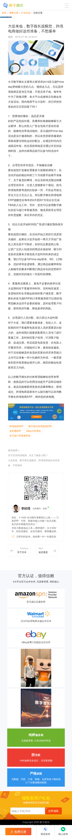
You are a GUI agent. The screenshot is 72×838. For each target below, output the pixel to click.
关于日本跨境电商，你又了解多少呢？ (28, 455)
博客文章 (13, 12)
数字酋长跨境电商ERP (40, 426)
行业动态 (25, 12)
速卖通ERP (15, 430)
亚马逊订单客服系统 (19, 435)
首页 (4, 12)
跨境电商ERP (16, 426)
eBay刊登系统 (33, 430)
